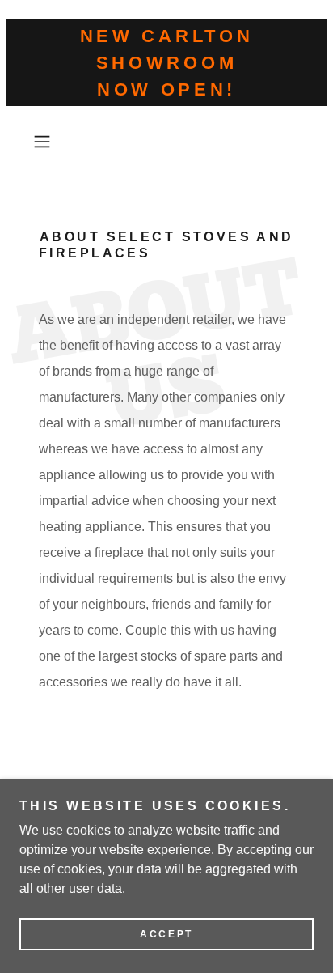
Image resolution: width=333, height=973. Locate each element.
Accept (166, 934)
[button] (47, 141)
